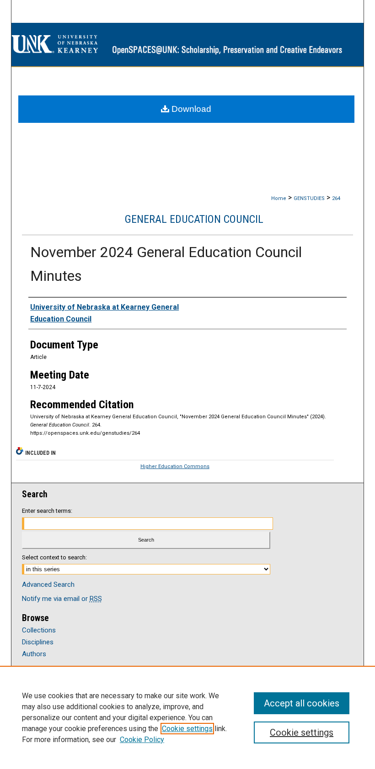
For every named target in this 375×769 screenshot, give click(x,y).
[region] (187, 717)
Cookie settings (187, 728)
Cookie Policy (142, 739)
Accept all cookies (301, 703)
